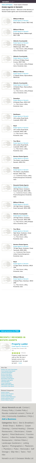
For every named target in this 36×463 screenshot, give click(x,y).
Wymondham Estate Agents (7, 378)
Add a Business (9, 419)
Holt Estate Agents (5, 381)
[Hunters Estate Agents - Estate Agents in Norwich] (6, 162)
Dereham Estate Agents (6, 375)
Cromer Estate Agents (6, 383)
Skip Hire (15, 452)
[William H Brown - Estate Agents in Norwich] (6, 24)
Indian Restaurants (18, 437)
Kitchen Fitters (20, 440)
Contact (25, 407)
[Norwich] (14, 3)
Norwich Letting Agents (6, 395)
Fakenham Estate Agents (7, 380)
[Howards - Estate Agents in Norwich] (6, 173)
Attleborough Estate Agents (7, 384)
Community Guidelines (16, 416)
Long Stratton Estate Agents (7, 386)
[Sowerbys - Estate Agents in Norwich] (6, 104)
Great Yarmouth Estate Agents (8, 371)
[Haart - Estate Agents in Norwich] (6, 131)
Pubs (16, 449)
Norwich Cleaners (5, 392)
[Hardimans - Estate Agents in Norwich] (6, 120)
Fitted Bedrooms (17, 434)
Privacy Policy (8, 410)
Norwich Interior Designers (7, 393)
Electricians (19, 431)
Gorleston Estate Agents (6, 377)
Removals (24, 449)
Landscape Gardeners (11, 443)
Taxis (23, 452)
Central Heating (18, 428)
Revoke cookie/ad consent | (14, 413)
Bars (15, 423)
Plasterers (29, 446)
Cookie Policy (21, 410)
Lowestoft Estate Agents (6, 372)
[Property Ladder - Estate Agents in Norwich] (5, 350)
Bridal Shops (8, 426)
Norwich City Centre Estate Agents (9, 369)
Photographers (16, 446)
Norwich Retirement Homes (7, 398)
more (20, 363)
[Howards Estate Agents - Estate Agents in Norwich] (6, 191)
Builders (19, 426)
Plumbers (7, 449)
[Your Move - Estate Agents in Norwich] (6, 147)
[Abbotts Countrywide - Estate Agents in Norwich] (6, 47)
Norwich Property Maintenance (8, 396)
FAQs (30, 416)
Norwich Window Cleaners (7, 399)
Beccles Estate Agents (6, 374)
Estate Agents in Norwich (19, 346)
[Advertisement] (18, 309)
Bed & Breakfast (26, 423)
